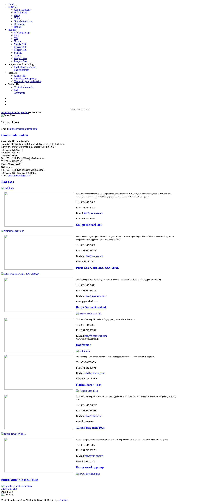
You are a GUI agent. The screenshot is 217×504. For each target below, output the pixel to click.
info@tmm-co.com (93, 455)
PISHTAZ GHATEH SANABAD (97, 267)
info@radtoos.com (93, 213)
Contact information (14, 135)
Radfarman (83, 345)
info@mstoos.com (93, 256)
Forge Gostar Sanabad (91, 307)
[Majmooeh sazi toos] (12, 231)
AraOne (64, 500)
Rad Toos (7, 181)
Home (4, 112)
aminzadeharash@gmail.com (22, 129)
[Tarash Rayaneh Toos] (13, 433)
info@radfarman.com (19, 175)
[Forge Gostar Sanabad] (88, 313)
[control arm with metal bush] (16, 486)
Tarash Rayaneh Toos (90, 427)
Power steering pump (90, 467)
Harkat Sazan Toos (88, 384)
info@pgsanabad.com (95, 296)
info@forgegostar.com (95, 335)
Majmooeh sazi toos (89, 224)
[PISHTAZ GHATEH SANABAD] (20, 273)
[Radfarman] (83, 351)
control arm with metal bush (19, 479)
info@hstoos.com (93, 416)
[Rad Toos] (7, 188)
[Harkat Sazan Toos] (87, 390)
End (15, 488)
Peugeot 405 (22, 112)
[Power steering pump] (88, 473)
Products (11, 112)
